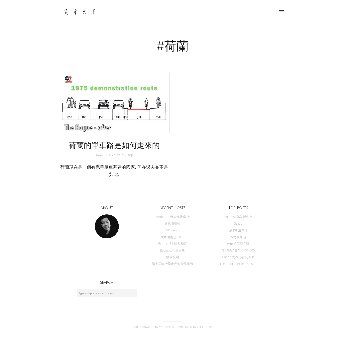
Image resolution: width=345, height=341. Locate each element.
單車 (130, 155)
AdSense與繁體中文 (238, 217)
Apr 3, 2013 (116, 155)
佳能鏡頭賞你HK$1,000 (238, 250)
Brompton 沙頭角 (172, 250)
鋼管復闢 (172, 257)
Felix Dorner (205, 327)
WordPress (166, 327)
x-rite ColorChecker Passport (238, 264)
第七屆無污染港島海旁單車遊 (172, 264)
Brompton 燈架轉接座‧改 (172, 217)
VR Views (172, 230)
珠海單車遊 (238, 237)
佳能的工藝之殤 (238, 243)
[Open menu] (281, 12)
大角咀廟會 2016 (172, 237)
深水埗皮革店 (238, 230)
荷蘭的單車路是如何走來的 (114, 145)
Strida (238, 223)
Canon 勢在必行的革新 (238, 257)
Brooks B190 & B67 (172, 243)
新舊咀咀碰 (172, 223)
